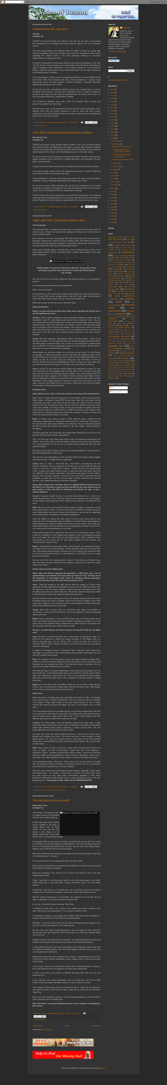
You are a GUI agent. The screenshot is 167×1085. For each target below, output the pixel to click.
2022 (113, 92)
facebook (111, 271)
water (129, 374)
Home (67, 1026)
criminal (131, 258)
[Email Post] (82, 122)
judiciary (129, 298)
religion (111, 353)
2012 (113, 123)
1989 (113, 222)
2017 (113, 108)
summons (111, 367)
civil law (121, 247)
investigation (128, 291)
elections (41, 790)
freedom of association (116, 276)
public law (121, 348)
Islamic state (112, 293)
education (119, 267)
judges (131, 294)
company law (126, 250)
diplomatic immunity (125, 262)
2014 (113, 117)
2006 (113, 188)
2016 (113, 111)
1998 (113, 210)
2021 (113, 95)
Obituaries (112, 332)
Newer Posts (37, 1026)
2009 (113, 132)
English (115, 269)
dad (128, 260)
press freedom (128, 341)
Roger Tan (126, 28)
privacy (129, 343)
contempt (116, 255)
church (128, 245)
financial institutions (124, 273)
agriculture (119, 237)
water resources (113, 376)
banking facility (121, 242)
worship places (127, 376)
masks (130, 325)
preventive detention (115, 343)
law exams (130, 311)
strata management (125, 365)
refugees (129, 350)
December (116, 141)
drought (130, 264)
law (119, 305)
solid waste (122, 362)
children (117, 245)
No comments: (74, 122)
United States (114, 373)
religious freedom (127, 353)
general (122, 282)
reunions (115, 355)
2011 (113, 126)
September (116, 166)
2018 (113, 105)
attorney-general (115, 239)
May (114, 179)
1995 (113, 216)
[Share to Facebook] (93, 122)
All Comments (116, 392)
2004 (113, 195)
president (118, 341)
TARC (112, 369)
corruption (111, 258)
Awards (110, 242)
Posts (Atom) (46, 1029)
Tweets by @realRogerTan (117, 80)
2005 (113, 192)
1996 (113, 213)
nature (130, 330)
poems (118, 339)
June (114, 176)
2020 (113, 99)
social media (112, 362)
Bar (132, 242)
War (123, 373)
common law (112, 250)
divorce (122, 264)
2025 (113, 89)
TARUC (119, 369)
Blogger (102, 1068)
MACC (119, 323)
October (115, 163)
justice (118, 301)
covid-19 (122, 258)
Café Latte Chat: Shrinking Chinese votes (59, 220)
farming (130, 271)
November (116, 144)
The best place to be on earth (51, 800)
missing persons (124, 328)
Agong (110, 237)
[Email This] (86, 122)
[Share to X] (91, 122)
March (114, 182)
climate (130, 247)
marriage (122, 325)
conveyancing (127, 256)
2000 (113, 204)
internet (118, 291)
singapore (127, 361)
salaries (110, 360)
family (120, 271)
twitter (110, 371)
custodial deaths (117, 260)
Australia (129, 239)
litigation (122, 316)
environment (127, 269)
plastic (110, 339)
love (109, 323)
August (115, 169)
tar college (131, 367)
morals (121, 330)
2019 (113, 102)
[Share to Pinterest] (96, 122)
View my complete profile (117, 51)
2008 (113, 135)
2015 (113, 114)
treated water (128, 369)
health (121, 284)
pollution (110, 341)
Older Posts (96, 1026)
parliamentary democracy (53, 790)
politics (64, 790)
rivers (124, 355)
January (115, 185)
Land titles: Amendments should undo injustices (62, 132)
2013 (113, 120)
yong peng (42, 1019)
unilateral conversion (128, 371)
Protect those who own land (50, 29)
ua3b (117, 371)
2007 (113, 138)
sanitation (118, 360)
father (110, 274)
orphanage (129, 332)
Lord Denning (127, 321)
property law (42, 125)
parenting (128, 334)
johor (123, 294)
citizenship (111, 247)
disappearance (112, 264)
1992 (113, 219)
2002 (113, 198)
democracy (111, 262)
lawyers (121, 313)
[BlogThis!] (88, 122)
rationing (121, 350)
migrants (110, 327)
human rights (113, 289)
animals (129, 237)
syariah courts (121, 367)
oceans (121, 332)
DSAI (109, 267)
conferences (112, 253)
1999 (113, 207)
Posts (113, 388)
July (114, 173)
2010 (113, 129)
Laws (112, 314)
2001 (113, 201)
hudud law (127, 287)
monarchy (111, 330)
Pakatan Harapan (114, 334)
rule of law (123, 358)
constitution (128, 252)
